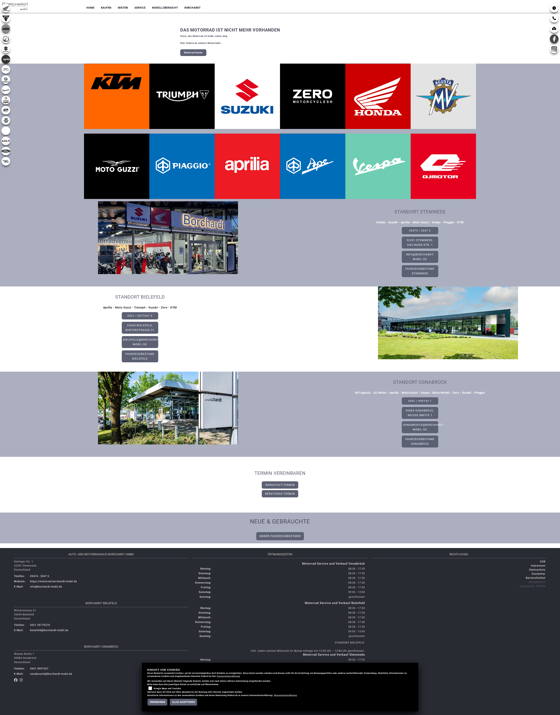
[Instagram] (554, 49)
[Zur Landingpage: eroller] (5, 130)
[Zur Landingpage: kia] (5, 141)
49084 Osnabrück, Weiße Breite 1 (420, 413)
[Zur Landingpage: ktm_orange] (5, 28)
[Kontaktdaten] (554, 18)
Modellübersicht (165, 7)
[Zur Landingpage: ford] (5, 151)
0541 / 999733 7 (420, 401)
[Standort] (554, 28)
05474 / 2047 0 (420, 230)
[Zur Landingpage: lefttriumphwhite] (5, 18)
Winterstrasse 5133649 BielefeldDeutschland (25, 614)
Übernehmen (157, 702)
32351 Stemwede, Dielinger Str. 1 (420, 242)
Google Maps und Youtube (167, 688)
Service (140, 7)
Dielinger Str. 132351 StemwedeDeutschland (25, 565)
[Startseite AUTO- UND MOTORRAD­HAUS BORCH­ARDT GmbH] (15, 6)
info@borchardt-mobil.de (420, 257)
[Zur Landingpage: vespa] (5, 89)
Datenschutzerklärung (228, 676)
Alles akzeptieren (183, 702)
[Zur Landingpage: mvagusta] (5, 120)
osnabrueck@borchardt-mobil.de (420, 427)
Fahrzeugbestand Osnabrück (419, 441)
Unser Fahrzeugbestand (280, 536)
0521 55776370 (40, 625)
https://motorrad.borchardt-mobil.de (53, 581)
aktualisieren (537, 582)
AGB (542, 561)
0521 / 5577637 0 (139, 315)
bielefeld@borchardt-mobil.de (140, 342)
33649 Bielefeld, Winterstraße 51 (139, 328)
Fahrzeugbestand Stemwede (419, 271)
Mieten (123, 7)
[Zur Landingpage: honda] (5, 8)
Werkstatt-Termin (280, 485)
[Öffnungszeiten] (554, 8)
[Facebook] (554, 38)
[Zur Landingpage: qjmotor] (5, 110)
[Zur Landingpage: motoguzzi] (5, 69)
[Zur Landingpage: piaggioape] (5, 100)
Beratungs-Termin (280, 493)
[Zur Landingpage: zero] (5, 38)
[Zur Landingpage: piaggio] (5, 79)
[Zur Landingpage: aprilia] (5, 59)
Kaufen (106, 7)
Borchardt (192, 7)
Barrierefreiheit (535, 577)
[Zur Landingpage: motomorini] (5, 161)
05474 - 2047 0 (39, 576)
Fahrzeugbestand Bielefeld (139, 356)
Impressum (538, 565)
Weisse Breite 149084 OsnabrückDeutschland (25, 658)
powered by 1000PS (532, 586)
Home (90, 7)
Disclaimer (538, 573)
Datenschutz (537, 569)
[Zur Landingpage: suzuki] (5, 49)
